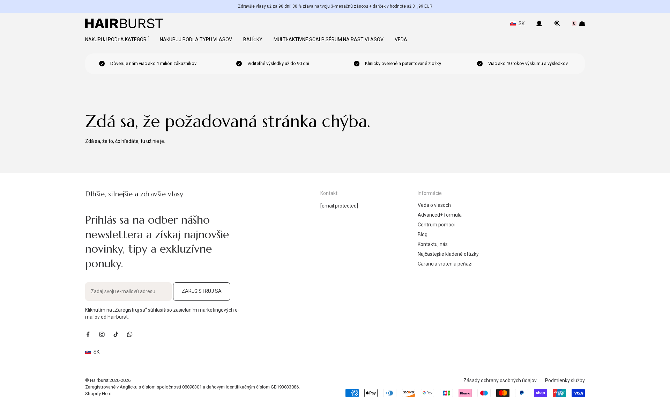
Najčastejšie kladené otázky (448, 254)
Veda (401, 39)
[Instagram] (102, 334)
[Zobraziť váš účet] (539, 23)
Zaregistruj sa (202, 291)
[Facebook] (88, 334)
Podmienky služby (565, 380)
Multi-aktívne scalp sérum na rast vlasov (329, 39)
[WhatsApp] (130, 334)
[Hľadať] (557, 23)
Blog (422, 234)
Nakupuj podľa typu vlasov (196, 39)
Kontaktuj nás (433, 244)
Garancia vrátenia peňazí (445, 264)
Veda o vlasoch (434, 205)
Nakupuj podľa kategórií (117, 39)
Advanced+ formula (440, 215)
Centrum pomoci (436, 224)
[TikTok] (116, 334)
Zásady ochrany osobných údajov (500, 380)
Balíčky (252, 39)
